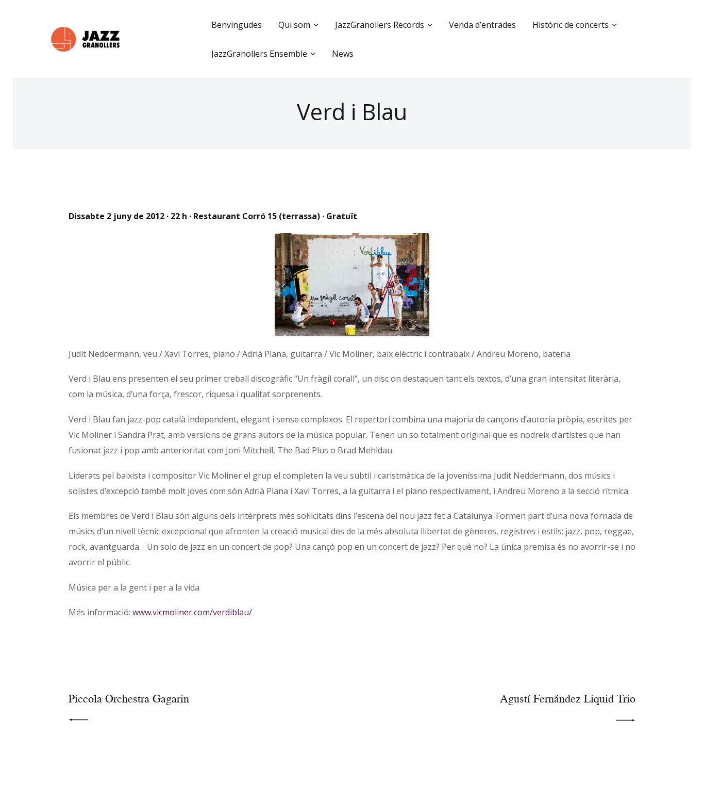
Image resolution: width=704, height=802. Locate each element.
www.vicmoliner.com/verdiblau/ (192, 612)
